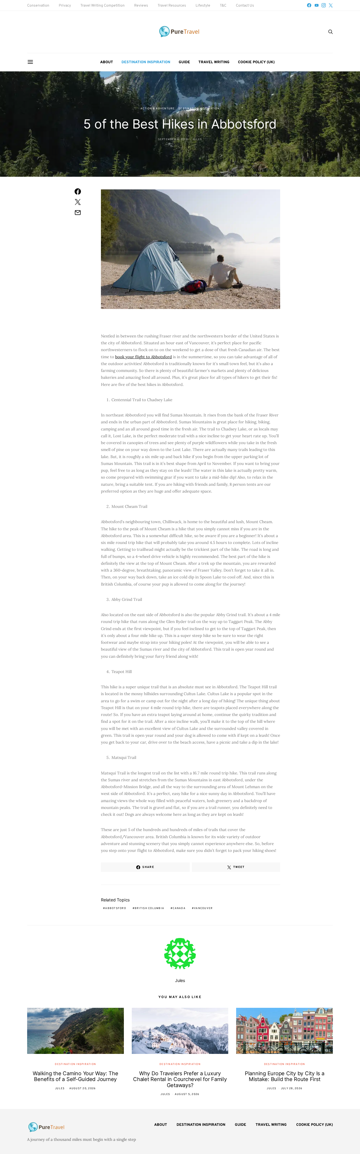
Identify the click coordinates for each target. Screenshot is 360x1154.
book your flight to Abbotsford (143, 356)
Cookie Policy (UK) (256, 62)
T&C (223, 5)
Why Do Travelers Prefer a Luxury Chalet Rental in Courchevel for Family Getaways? (180, 1079)
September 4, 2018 (173, 139)
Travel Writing (214, 62)
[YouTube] (316, 5)
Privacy (65, 5)
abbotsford (115, 908)
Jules (197, 139)
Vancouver (203, 908)
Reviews (141, 5)
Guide (184, 62)
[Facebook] (309, 5)
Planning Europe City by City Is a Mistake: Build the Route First (284, 1076)
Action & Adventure (157, 108)
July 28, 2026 (291, 1088)
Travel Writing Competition (102, 5)
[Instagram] (324, 5)
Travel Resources (172, 5)
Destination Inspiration (145, 62)
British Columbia (149, 908)
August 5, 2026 (187, 1094)
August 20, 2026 (82, 1088)
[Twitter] (331, 5)
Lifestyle (203, 5)
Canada (179, 908)
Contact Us (245, 5)
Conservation (38, 5)
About (106, 62)
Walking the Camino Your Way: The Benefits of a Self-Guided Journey (75, 1076)
